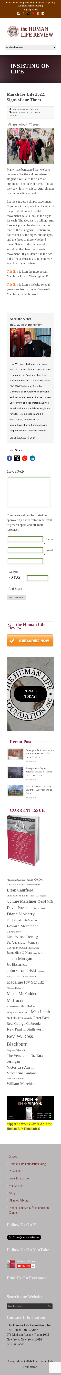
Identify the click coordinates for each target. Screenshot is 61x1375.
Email (49, 550)
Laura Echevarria (30, 977)
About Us (15, 1171)
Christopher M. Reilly (17, 895)
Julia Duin (42, 971)
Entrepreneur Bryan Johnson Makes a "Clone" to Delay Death (39, 771)
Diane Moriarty (21, 913)
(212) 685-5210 (16, 1344)
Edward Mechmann (23, 926)
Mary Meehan (28, 1006)
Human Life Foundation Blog (27, 1164)
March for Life (21, 112)
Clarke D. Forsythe (38, 896)
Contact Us (41, 2)
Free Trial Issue (19, 1178)
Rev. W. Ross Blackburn (25, 109)
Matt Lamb (40, 1012)
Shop (12, 1193)
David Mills (45, 901)
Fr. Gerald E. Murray (23, 942)
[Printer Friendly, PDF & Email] (23, 124)
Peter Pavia (41, 1018)
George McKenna (17, 947)
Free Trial (29, 2)
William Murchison (22, 1084)
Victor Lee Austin (21, 1067)
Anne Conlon (35, 879)
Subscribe (18, 2)
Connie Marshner (22, 901)
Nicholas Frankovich (19, 1018)
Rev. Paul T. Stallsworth (26, 1029)
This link (12, 271)
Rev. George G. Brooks (24, 1023)
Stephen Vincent (16, 1050)
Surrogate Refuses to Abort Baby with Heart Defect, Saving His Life (40, 753)
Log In (26, 9)
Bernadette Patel (33, 885)
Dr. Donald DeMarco (22, 920)
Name (49, 539)
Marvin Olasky (13, 1006)
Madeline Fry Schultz (25, 982)
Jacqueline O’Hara (19, 952)
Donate (22, 5)
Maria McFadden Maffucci (22, 997)
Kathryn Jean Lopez (14, 977)
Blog (8, 2)
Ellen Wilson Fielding (22, 937)
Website (13, 572)
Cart (51, 2)
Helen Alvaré (33, 948)
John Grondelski (21, 970)
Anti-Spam (15, 588)
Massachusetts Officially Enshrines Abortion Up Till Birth (39, 789)
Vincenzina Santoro (21, 1073)
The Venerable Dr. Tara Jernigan (25, 1058)
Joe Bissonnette (17, 964)
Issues (13, 1156)
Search (35, 9)
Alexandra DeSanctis (16, 880)
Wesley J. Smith (15, 1078)
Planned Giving (35, 5)
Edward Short (14, 931)
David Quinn (39, 908)
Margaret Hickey (14, 988)
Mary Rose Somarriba (18, 1012)
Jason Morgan (19, 958)
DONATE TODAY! (30, 693)
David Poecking (20, 907)
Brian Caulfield (20, 890)
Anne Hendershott (16, 884)
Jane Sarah (38, 953)
